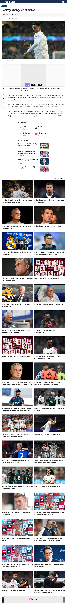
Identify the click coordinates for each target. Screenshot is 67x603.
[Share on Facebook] (10, 14)
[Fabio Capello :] (44, 161)
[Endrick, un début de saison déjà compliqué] (44, 169)
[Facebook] (25, 128)
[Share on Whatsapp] (4, 102)
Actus (4, 6)
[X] (41, 128)
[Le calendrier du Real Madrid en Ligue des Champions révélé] (44, 146)
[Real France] (10, 1)
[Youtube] (41, 134)
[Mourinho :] (44, 154)
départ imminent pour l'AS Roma (53, 116)
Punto (3, 18)
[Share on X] (12, 14)
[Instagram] (25, 134)
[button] (3, 1)
